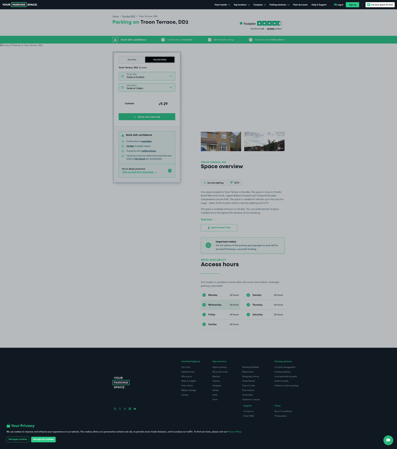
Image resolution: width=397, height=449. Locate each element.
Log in (340, 4)
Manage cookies (18, 439)
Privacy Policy (234, 431)
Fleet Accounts (300, 4)
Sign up (352, 4)
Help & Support (319, 4)
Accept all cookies (43, 439)
